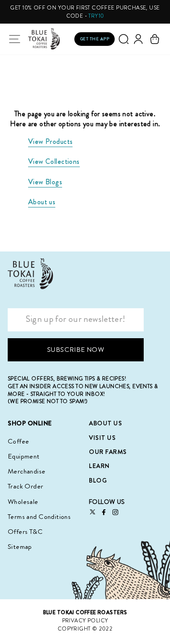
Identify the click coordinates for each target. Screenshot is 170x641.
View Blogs (45, 182)
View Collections (54, 161)
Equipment (24, 456)
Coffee (18, 441)
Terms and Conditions (39, 517)
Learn (99, 465)
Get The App (95, 38)
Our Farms (108, 451)
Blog (98, 480)
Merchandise (27, 471)
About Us (105, 423)
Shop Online (30, 423)
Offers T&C (25, 532)
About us (41, 202)
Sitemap (20, 547)
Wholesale (23, 502)
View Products (50, 141)
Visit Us (102, 437)
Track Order (26, 486)
